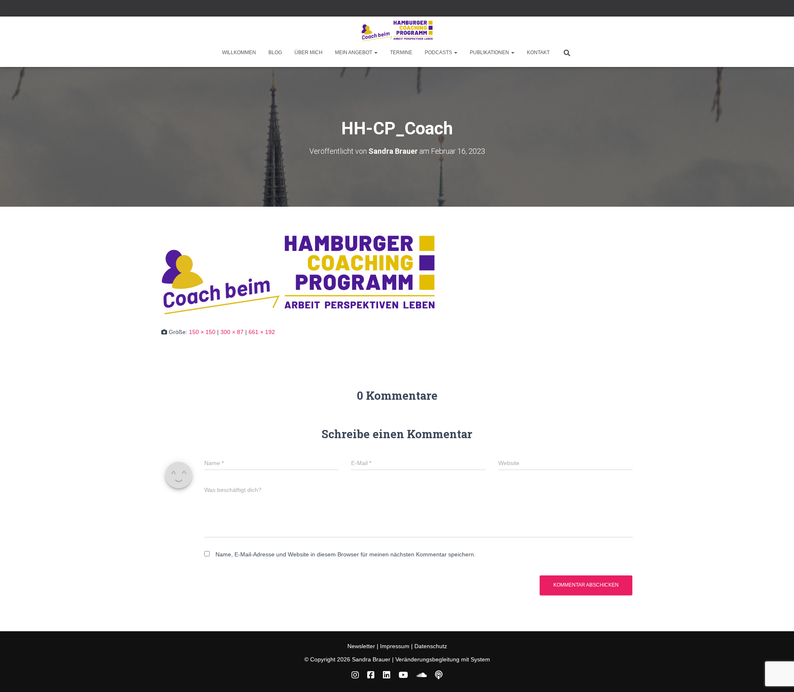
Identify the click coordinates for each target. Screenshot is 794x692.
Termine (401, 52)
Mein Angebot (354, 52)
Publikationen (490, 52)
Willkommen (239, 52)
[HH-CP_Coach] (298, 275)
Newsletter (362, 646)
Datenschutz (430, 646)
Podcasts (439, 52)
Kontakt (538, 52)
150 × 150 (202, 332)
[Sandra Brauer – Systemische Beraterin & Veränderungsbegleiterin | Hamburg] (397, 31)
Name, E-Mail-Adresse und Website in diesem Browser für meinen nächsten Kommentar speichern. (345, 554)
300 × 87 (232, 332)
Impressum (394, 646)
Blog (275, 52)
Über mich (308, 52)
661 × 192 (262, 332)
